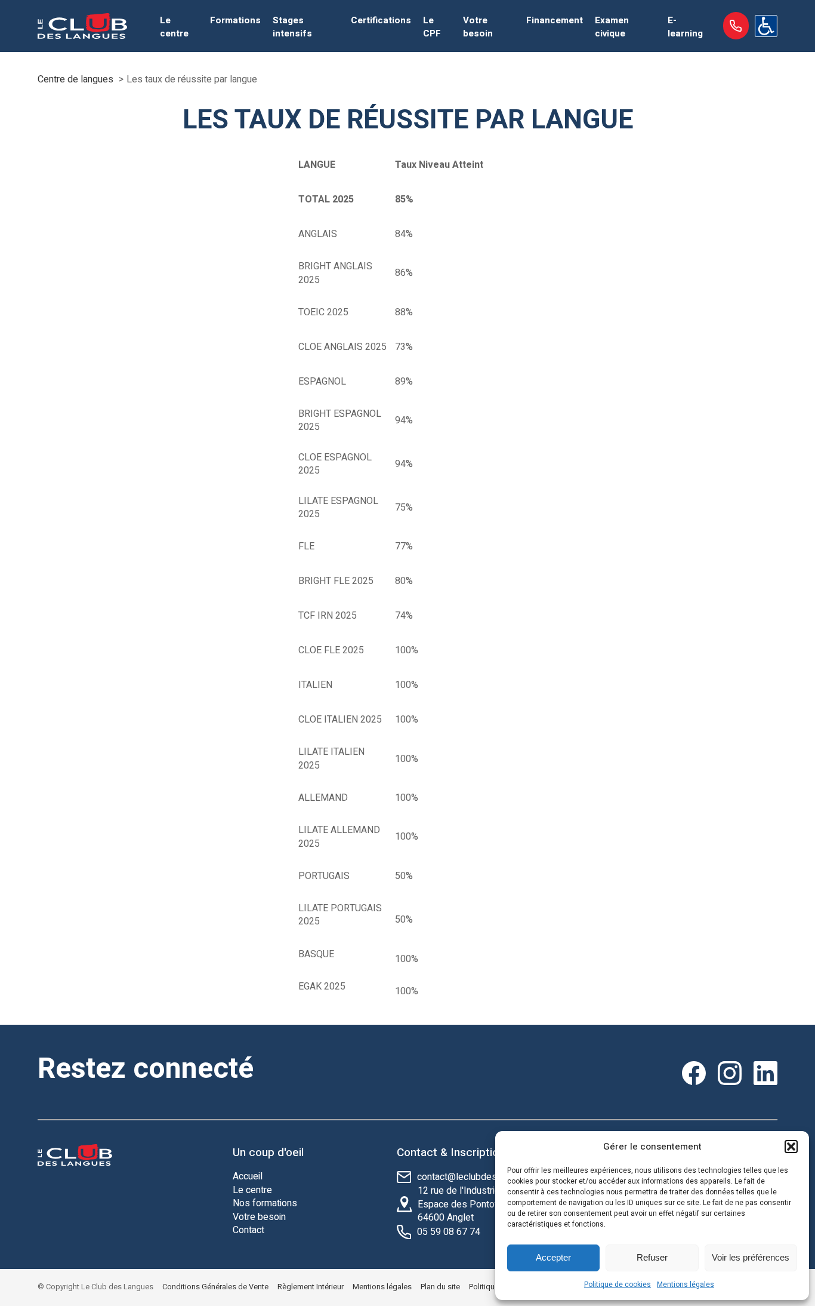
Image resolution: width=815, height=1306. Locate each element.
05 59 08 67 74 (448, 1232)
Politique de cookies (617, 1284)
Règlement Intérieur (310, 1287)
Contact (248, 1230)
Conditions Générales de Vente (215, 1287)
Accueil (248, 1176)
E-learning (685, 27)
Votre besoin (478, 27)
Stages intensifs (292, 27)
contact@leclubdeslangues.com (483, 1177)
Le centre (174, 27)
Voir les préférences (750, 1257)
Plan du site (440, 1287)
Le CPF (432, 27)
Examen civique (612, 27)
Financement (554, 20)
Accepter (553, 1257)
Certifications (381, 20)
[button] (791, 1147)
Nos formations (265, 1203)
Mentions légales (685, 1284)
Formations (235, 20)
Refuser (652, 1257)
